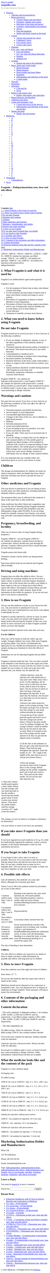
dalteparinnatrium (13, 1168)
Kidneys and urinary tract (21, 93)
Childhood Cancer (23, 40)
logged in (15, 1184)
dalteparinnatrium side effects (13, 1170)
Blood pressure (22, 70)
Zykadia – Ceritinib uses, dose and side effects (25, 1247)
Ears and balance (23, 52)
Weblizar (36, 1270)
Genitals (14, 61)
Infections (15, 86)
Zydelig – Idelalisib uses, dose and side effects (24, 1249)
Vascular (14, 81)
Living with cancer (24, 45)
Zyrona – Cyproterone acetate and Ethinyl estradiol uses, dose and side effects (26, 1221)
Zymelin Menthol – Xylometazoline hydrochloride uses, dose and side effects (26, 1237)
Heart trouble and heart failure (28, 72)
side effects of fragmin (27, 1174)
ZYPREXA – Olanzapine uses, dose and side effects (27, 1229)
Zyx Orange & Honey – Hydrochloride (22, 1210)
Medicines (10, 116)
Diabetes (14, 47)
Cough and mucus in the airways (29, 104)
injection (28, 1172)
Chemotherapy (17, 180)
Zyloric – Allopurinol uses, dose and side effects (25, 1245)
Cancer (14, 36)
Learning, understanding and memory (31, 26)
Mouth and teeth (17, 111)
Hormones (15, 84)
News (8, 182)
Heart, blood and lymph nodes (23, 65)
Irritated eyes (21, 59)
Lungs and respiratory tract (22, 102)
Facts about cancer (23, 42)
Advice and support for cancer (28, 38)
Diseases (9, 13)
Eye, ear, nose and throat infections (30, 54)
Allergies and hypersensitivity (23, 15)
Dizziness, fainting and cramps (28, 22)
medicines (13, 1174)
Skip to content (7, 2)
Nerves (19, 29)
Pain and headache (24, 31)
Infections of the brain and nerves (29, 24)
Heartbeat (20, 75)
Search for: (5, 1189)
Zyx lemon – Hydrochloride (17, 1208)
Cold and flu (21, 88)
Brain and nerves (18, 17)
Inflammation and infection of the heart (32, 77)
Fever (18, 91)
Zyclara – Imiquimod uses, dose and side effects (25, 1252)
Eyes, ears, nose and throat (22, 49)
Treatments (10, 178)
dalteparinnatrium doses (30, 1168)
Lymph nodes (21, 79)
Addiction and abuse (19, 100)
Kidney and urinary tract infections (30, 95)
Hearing (19, 56)
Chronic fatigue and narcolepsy (29, 20)
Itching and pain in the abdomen (29, 63)
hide (11, 208)
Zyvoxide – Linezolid (15, 1213)
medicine (4, 1174)
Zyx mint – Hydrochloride (16, 1203)
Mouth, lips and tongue (25, 114)
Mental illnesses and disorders (23, 97)
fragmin (4, 1172)
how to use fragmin (16, 1172)
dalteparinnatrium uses (35, 1170)
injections (37, 1172)
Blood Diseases (22, 68)
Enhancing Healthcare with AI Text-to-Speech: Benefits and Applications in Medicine (25, 1200)
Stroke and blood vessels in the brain (31, 33)
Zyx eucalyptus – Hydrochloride (19, 1206)
